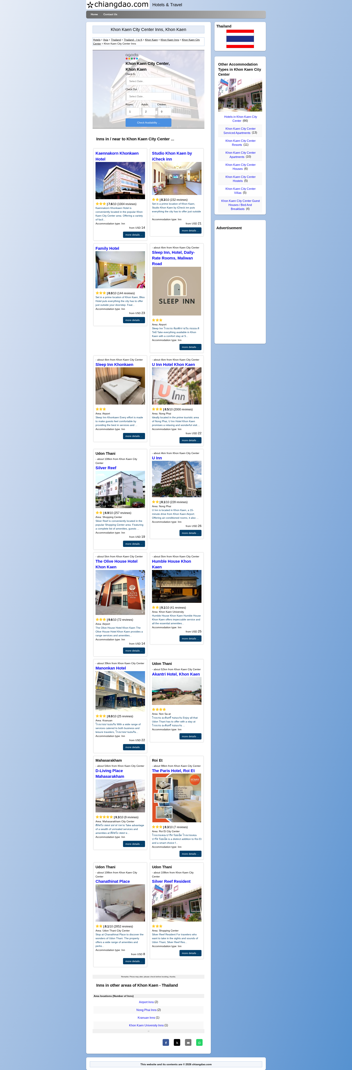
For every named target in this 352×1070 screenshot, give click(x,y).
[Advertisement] (240, 287)
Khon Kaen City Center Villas (240, 190)
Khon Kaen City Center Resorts (240, 142)
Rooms (129, 104)
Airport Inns (146, 1002)
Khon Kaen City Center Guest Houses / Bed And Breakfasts (240, 205)
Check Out (131, 89)
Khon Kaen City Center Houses (240, 166)
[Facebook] (166, 1042)
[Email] (188, 1042)
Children (161, 104)
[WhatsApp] (199, 1042)
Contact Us (110, 14)
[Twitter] (177, 1042)
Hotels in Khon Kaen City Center (240, 118)
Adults (145, 104)
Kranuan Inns (146, 1017)
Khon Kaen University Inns (146, 1025)
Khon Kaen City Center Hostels (240, 178)
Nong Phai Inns (146, 1010)
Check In (130, 74)
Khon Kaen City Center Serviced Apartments (239, 130)
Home (94, 14)
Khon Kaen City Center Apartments (240, 154)
